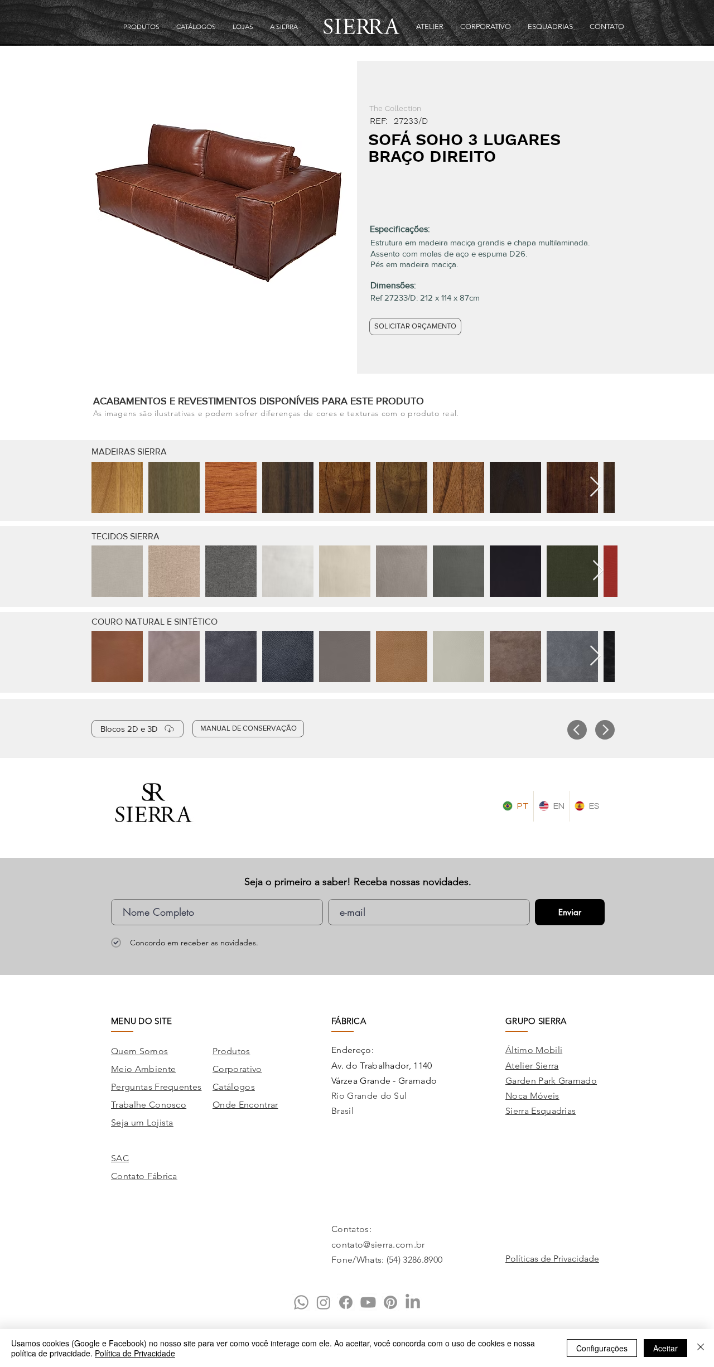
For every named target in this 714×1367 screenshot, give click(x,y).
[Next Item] (595, 487)
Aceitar (665, 1348)
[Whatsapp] (301, 1302)
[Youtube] (368, 1302)
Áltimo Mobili (533, 1050)
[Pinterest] (390, 1302)
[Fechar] (700, 1348)
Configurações (602, 1348)
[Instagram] (323, 1302)
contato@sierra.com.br (378, 1244)
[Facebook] (346, 1302)
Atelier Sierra (531, 1065)
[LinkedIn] (413, 1302)
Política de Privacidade (135, 1353)
